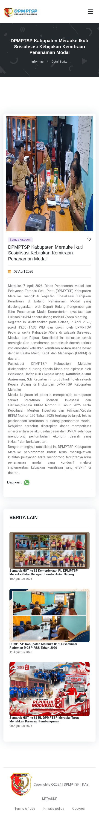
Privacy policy (54, 808)
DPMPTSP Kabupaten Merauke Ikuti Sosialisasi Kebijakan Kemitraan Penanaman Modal (45, 252)
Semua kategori (20, 239)
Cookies (78, 808)
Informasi (38, 61)
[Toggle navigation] (90, 11)
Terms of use (24, 808)
